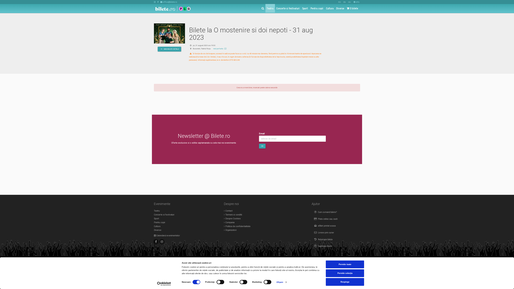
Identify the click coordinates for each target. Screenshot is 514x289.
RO (339, 2)
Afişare (279, 282)
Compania (230, 222)
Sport (156, 218)
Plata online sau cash (328, 219)
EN (344, 2)
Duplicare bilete (325, 246)
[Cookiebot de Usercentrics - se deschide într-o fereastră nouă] (164, 284)
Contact (229, 211)
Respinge (345, 282)
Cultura (157, 226)
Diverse (157, 230)
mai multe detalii (171, 49)
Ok (262, 146)
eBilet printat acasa (327, 226)
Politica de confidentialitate (237, 226)
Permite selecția (345, 273)
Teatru (157, 211)
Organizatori (230, 230)
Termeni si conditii (233, 215)
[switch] (220, 282)
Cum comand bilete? (327, 212)
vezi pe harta (218, 49)
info (357, 2)
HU (349, 2)
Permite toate (345, 264)
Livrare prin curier (326, 232)
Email (262, 133)
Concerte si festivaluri (164, 215)
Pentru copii (159, 222)
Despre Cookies (233, 218)
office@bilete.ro (169, 2)
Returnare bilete (325, 239)
